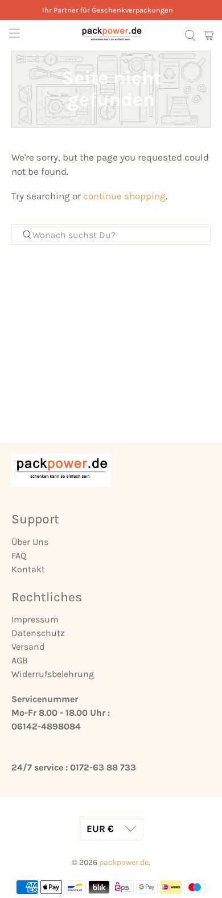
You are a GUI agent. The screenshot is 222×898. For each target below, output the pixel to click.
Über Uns (29, 541)
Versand (27, 646)
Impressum (35, 619)
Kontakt (28, 569)
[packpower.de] (111, 35)
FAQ (18, 555)
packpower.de (124, 862)
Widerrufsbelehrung (52, 674)
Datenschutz (38, 633)
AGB (19, 660)
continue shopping (124, 196)
